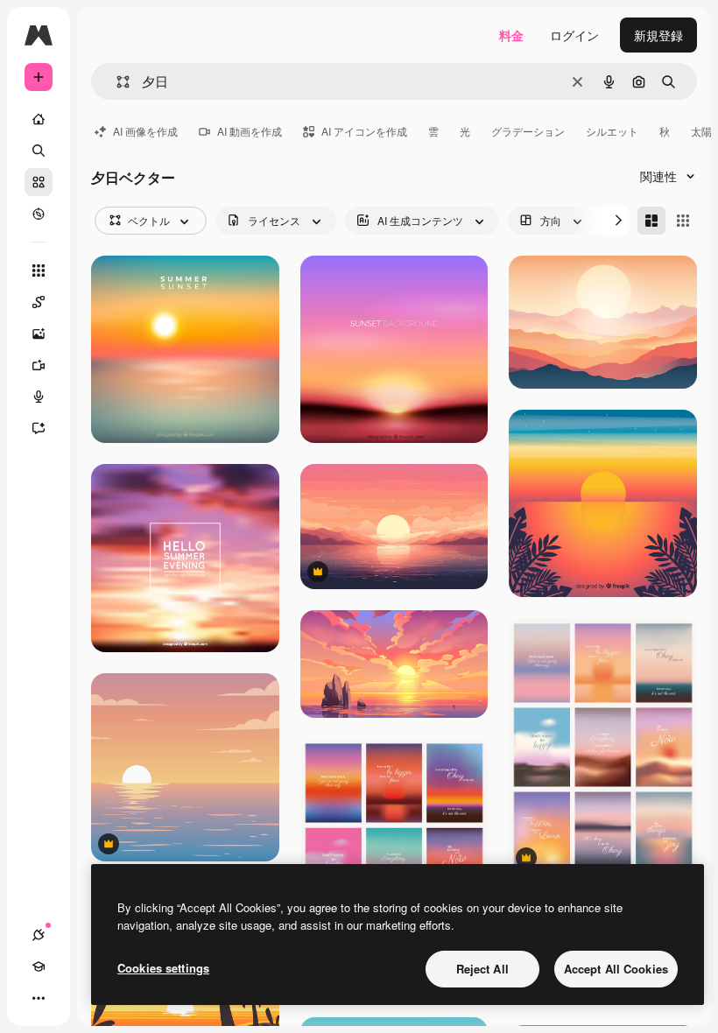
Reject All (482, 968)
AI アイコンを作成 (364, 130)
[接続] (39, 935)
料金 (511, 35)
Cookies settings (163, 967)
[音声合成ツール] (39, 397)
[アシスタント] (39, 428)
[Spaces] (39, 302)
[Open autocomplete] (116, 81)
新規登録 (658, 35)
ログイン (574, 35)
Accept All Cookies (616, 968)
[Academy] (39, 966)
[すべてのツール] (39, 270)
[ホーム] (39, 119)
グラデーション (528, 130)
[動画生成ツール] (39, 365)
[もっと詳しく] (39, 214)
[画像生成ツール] (39, 334)
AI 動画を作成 (249, 130)
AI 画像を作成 (145, 130)
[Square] (683, 221)
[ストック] (39, 182)
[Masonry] (651, 221)
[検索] (39, 151)
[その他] (39, 998)
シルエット (612, 130)
